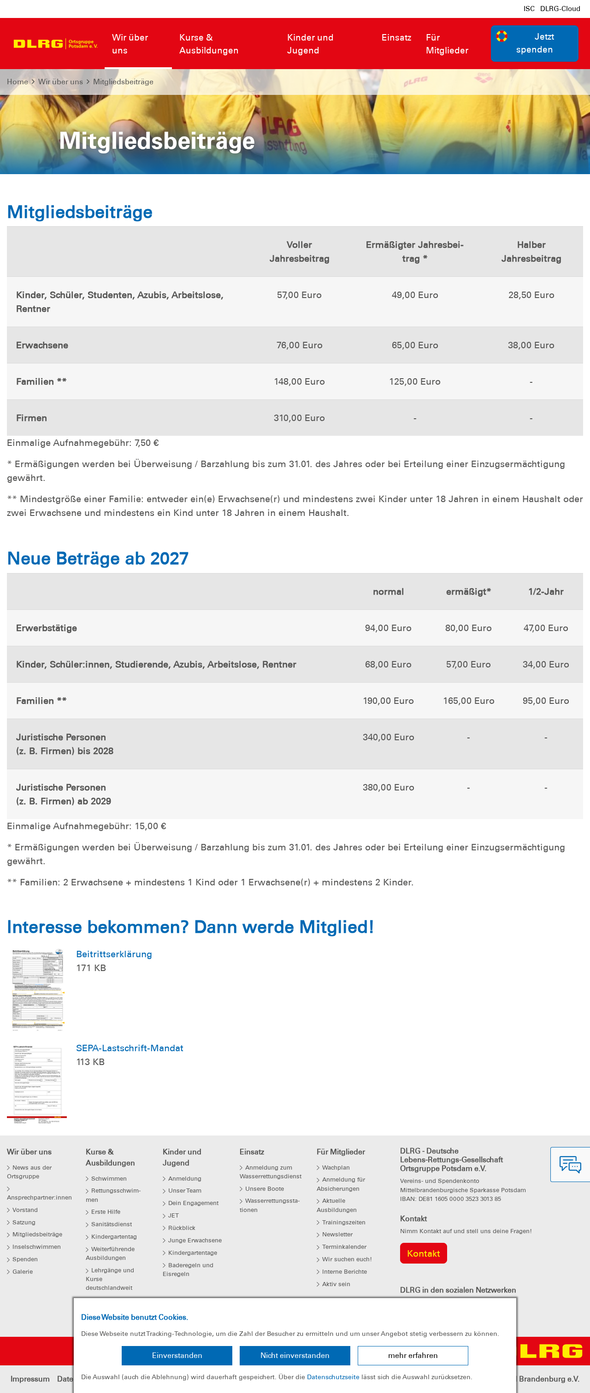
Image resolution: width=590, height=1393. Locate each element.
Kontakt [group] (423, 1253)
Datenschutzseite (333, 1377)
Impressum (30, 1379)
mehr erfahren (413, 1355)
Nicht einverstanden (295, 1355)
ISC (529, 9)
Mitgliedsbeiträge (123, 81)
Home (17, 81)
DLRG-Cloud (560, 9)
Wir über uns (60, 81)
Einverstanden (177, 1355)
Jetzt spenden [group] (535, 43)
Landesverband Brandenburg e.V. (521, 1379)
